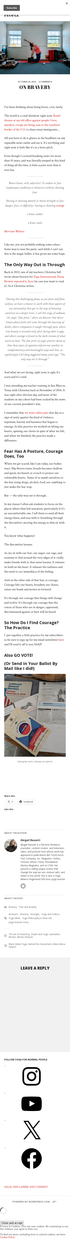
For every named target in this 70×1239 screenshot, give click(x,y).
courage (60, 206)
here (61, 640)
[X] (31, 1142)
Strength (34, 914)
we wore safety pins (36, 413)
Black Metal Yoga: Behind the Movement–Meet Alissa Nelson (37, 945)
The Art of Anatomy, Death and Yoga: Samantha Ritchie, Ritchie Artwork (34, 936)
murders (9, 125)
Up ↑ (55, 1201)
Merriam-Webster (14, 231)
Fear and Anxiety (27, 906)
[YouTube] (31, 1115)
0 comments (45, 81)
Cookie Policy (7, 1237)
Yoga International (45, 277)
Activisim (13, 914)
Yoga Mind (14, 918)
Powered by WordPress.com (31, 1201)
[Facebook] (31, 1170)
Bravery (13, 906)
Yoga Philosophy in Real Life (37, 918)
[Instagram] (31, 1088)
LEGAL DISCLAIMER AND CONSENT (26, 1187)
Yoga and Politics (50, 914)
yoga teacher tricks (19, 922)
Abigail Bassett (30, 840)
